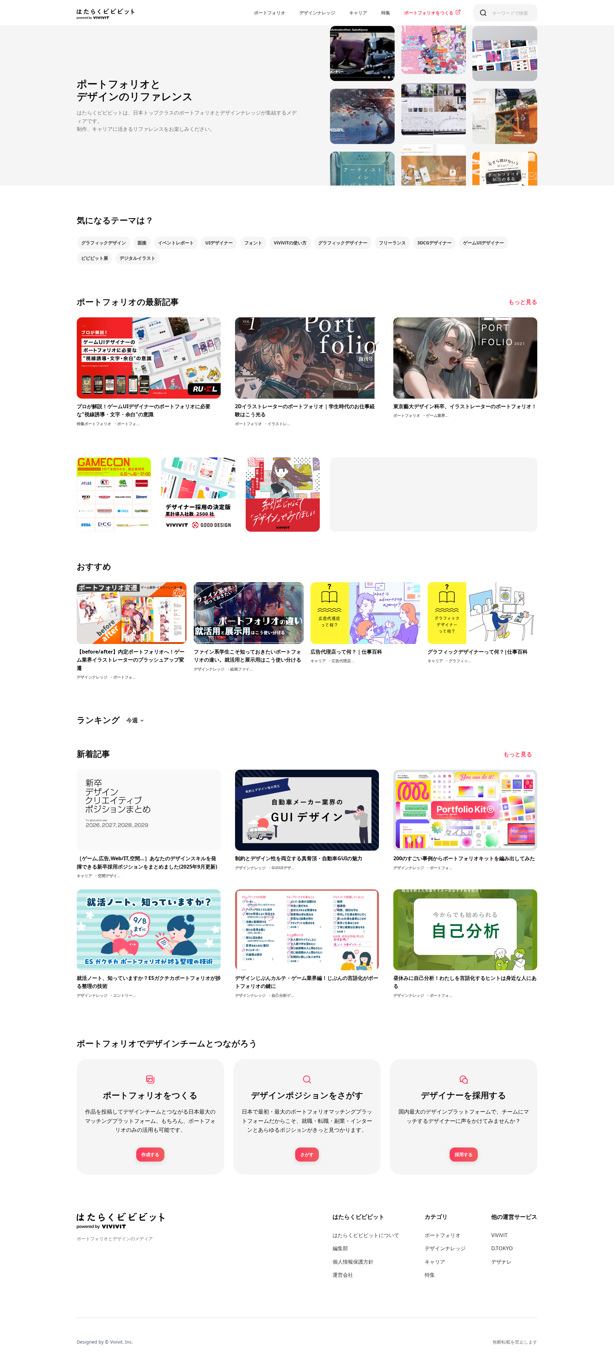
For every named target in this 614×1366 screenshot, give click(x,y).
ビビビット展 (94, 258)
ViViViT (499, 1235)
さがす (307, 1154)
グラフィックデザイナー (342, 243)
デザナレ (501, 1261)
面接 (142, 243)
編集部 (340, 1248)
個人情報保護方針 (353, 1261)
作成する (150, 1154)
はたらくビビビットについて (366, 1235)
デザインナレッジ (317, 13)
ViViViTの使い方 (290, 243)
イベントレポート (176, 243)
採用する (464, 1154)
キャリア (358, 13)
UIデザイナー (219, 243)
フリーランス (392, 243)
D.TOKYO (502, 1248)
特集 (385, 13)
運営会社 (343, 1274)
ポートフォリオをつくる (428, 13)
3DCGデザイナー (434, 243)
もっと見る (522, 302)
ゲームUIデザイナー (483, 243)
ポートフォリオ (269, 13)
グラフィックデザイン (103, 243)
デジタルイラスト (137, 258)
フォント (253, 243)
